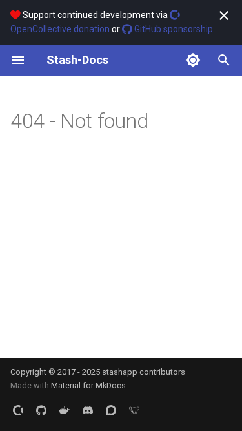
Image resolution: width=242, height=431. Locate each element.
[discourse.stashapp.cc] (111, 410)
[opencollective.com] (18, 410)
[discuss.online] (134, 410)
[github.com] (41, 410)
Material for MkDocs (88, 385)
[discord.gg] (87, 410)
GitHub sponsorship (172, 29)
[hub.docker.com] (64, 410)
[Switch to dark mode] (193, 60)
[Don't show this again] (224, 15)
